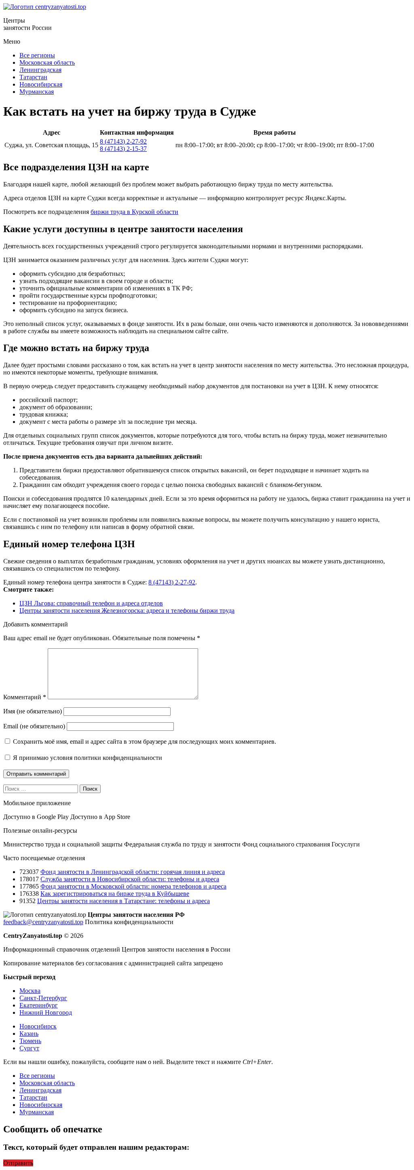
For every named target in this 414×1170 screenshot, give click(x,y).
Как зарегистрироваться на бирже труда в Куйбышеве (114, 893)
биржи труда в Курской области (134, 211)
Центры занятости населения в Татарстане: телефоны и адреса (123, 900)
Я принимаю (86, 757)
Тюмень (30, 1040)
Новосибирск (38, 1026)
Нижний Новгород (45, 1012)
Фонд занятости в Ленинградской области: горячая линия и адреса (132, 871)
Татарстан (33, 77)
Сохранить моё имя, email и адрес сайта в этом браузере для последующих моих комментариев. (144, 741)
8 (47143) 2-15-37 (123, 148)
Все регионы (37, 55)
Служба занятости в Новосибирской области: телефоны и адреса (129, 879)
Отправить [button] (18, 1162)
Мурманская (36, 91)
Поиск (90, 789)
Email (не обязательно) (34, 726)
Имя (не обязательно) (32, 711)
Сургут (29, 1048)
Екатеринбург (38, 1005)
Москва (29, 990)
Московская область (47, 62)
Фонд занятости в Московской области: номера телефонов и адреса (133, 886)
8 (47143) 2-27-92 (123, 141)
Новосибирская (40, 84)
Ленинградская (40, 69)
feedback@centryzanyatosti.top (43, 921)
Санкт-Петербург (43, 997)
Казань (28, 1033)
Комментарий (24, 697)
